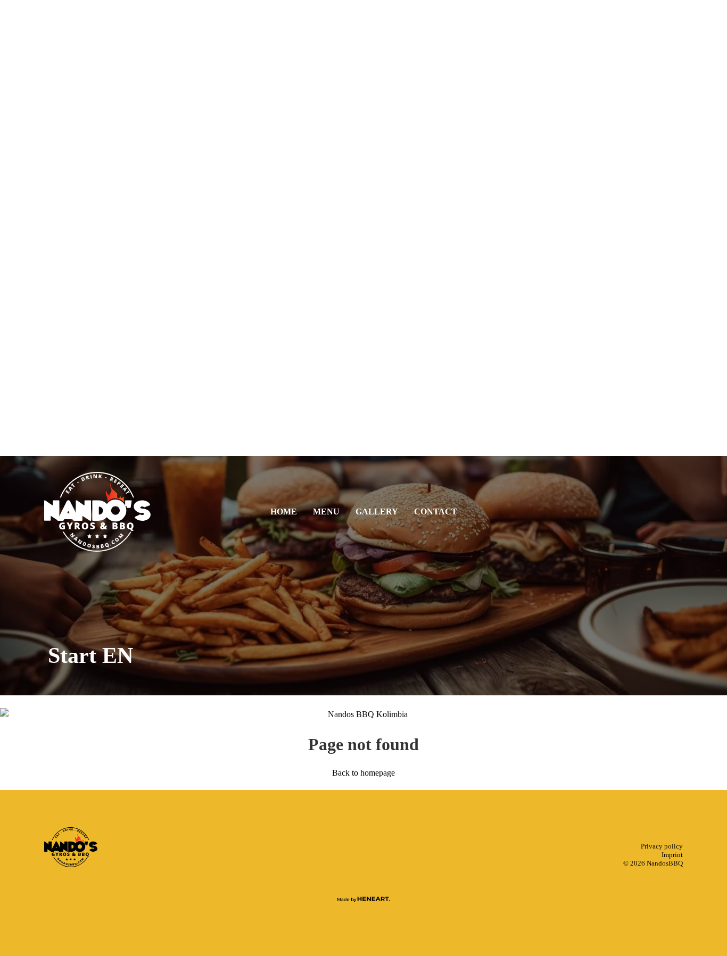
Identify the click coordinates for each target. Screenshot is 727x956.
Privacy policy (662, 846)
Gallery (534, 230)
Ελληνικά (534, 353)
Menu (534, 200)
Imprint (672, 855)
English (535, 340)
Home (534, 169)
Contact (534, 261)
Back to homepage (363, 772)
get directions (535, 324)
